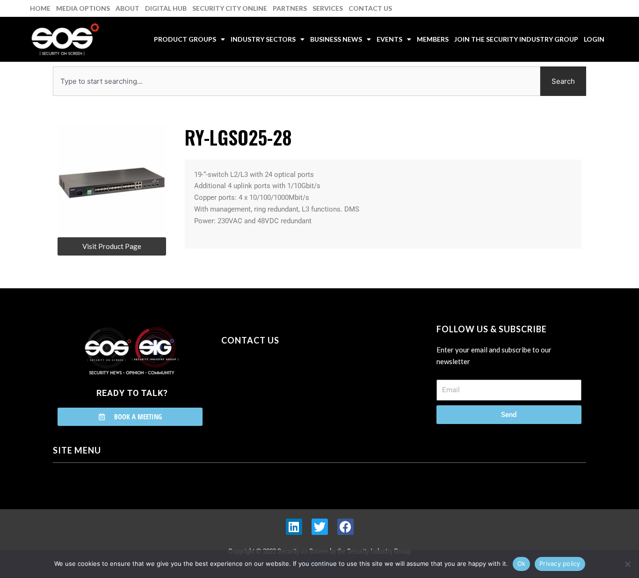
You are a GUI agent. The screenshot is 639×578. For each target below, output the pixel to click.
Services (327, 8)
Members (433, 39)
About (127, 8)
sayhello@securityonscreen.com (280, 383)
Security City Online (229, 8)
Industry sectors (263, 39)
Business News (336, 39)
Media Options (83, 8)
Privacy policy (560, 563)
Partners (290, 8)
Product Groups (185, 39)
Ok (521, 563)
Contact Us (370, 8)
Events (389, 39)
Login (594, 39)
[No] (627, 564)
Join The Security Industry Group (516, 39)
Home (40, 8)
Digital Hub (166, 8)
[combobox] (296, 81)
